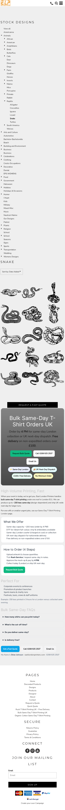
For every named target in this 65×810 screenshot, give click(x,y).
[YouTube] (37, 751)
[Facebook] (27, 751)
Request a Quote (33, 703)
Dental (6, 170)
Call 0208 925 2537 (44, 453)
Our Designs (9, 218)
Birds (9, 49)
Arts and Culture (11, 132)
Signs (6, 242)
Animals (7, 35)
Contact (32, 700)
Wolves (10, 129)
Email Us (32, 461)
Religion (7, 229)
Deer (9, 59)
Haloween (8, 184)
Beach (6, 142)
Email (10, 770)
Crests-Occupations (12, 163)
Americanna (9, 32)
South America (13, 125)
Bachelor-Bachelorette (13, 139)
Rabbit (9, 97)
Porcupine (11, 91)
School (7, 232)
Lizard (12, 115)
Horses (10, 77)
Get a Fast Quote (10, 649)
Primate (10, 94)
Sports (6, 246)
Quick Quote (32, 706)
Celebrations (9, 156)
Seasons (7, 239)
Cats (9, 56)
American (11, 42)
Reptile (10, 101)
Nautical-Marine (10, 215)
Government (9, 180)
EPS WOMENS (10, 173)
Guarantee (32, 731)
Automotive (9, 135)
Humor (6, 194)
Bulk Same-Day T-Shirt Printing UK (32, 712)
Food (6, 177)
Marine (9, 84)
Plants (6, 225)
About (32, 697)
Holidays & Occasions (13, 191)
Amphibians (12, 46)
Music (6, 211)
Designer (32, 693)
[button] (56, 3)
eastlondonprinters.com (35, 654)
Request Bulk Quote (21, 453)
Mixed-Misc (8, 208)
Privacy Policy (32, 734)
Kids (5, 201)
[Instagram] (32, 751)
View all (7, 28)
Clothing (7, 160)
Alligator (14, 104)
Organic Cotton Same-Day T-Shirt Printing (32, 715)
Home (32, 681)
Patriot (6, 222)
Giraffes (10, 73)
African (10, 39)
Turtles (13, 122)
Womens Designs (11, 256)
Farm (9, 70)
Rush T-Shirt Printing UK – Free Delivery (33, 709)
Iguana (13, 111)
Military (7, 205)
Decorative (8, 167)
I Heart (6, 198)
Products (32, 690)
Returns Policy (32, 728)
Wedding (7, 253)
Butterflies (11, 53)
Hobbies (7, 187)
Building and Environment (15, 146)
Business (7, 149)
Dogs (9, 66)
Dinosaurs (11, 63)
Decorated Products (32, 684)
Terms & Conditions (32, 737)
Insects (10, 80)
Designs (32, 687)
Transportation (10, 249)
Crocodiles (14, 108)
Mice (9, 87)
